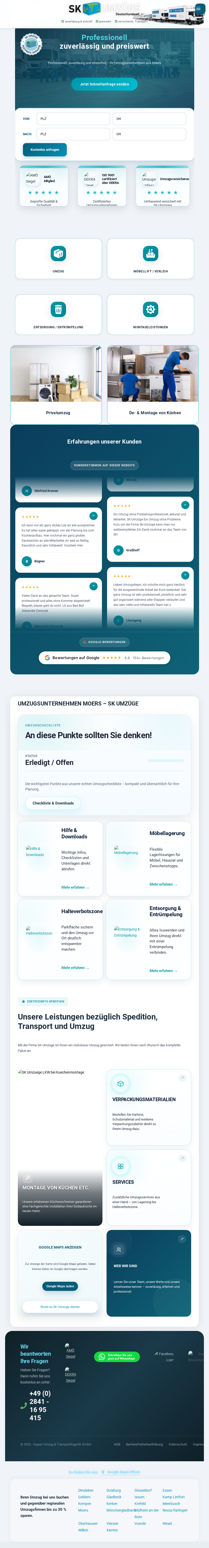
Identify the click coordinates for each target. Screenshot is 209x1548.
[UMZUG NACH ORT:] (149, 134)
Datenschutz (178, 1444)
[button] (58, 258)
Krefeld (140, 1504)
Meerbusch (171, 1504)
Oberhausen (88, 1523)
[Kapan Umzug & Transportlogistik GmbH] (104, 8)
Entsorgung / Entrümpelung (58, 327)
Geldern (84, 1497)
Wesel (167, 1523)
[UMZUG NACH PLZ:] (73, 134)
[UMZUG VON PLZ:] (73, 119)
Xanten (112, 1530)
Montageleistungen (150, 327)
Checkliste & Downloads (53, 803)
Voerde (140, 1523)
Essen (167, 1490)
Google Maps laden (60, 1286)
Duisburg (114, 1490)
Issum (139, 1497)
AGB (117, 1444)
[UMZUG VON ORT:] (149, 119)
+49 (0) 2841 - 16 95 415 (40, 1406)
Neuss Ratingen (175, 1510)
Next (191, 384)
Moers (83, 1510)
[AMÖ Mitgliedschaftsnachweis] (70, 1351)
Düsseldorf (143, 1490)
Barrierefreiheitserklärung (144, 1444)
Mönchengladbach (121, 1510)
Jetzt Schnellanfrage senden (104, 84)
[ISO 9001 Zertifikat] (70, 1375)
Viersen (112, 1523)
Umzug (58, 271)
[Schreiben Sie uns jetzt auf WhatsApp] (117, 1357)
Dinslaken (86, 1490)
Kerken (112, 1504)
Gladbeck (114, 1497)
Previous (17, 384)
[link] (149, 1107)
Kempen (84, 1504)
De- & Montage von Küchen (155, 412)
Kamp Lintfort (174, 1497)
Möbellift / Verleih (151, 271)
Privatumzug (58, 412)
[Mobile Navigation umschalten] (200, 9)
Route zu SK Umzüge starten (60, 1307)
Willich (83, 1530)
